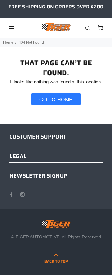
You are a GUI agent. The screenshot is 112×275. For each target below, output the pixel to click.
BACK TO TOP (56, 261)
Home (8, 42)
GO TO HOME (56, 99)
